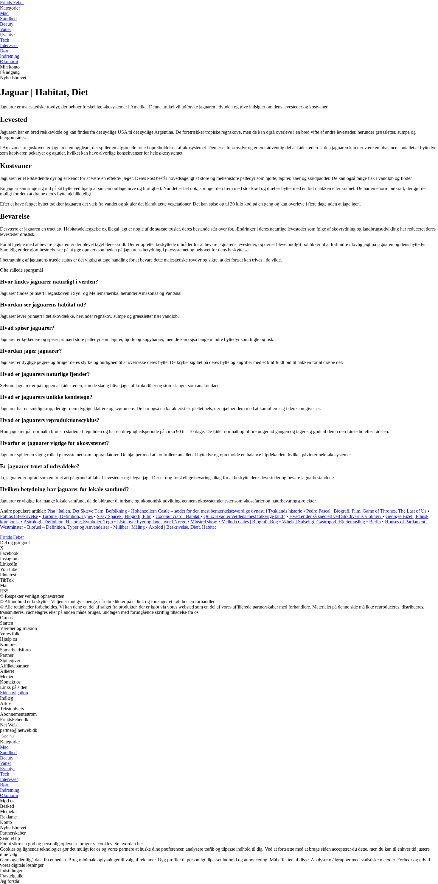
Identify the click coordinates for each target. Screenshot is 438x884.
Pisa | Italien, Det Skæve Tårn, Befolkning (87, 510)
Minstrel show (203, 521)
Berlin (375, 521)
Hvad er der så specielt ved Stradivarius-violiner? (336, 516)
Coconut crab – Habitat (178, 516)
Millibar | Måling (129, 527)
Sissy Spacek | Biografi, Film (124, 516)
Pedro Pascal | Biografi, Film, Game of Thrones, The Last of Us (366, 510)
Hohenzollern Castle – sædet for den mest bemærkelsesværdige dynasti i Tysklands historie (216, 510)
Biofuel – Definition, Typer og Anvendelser (68, 527)
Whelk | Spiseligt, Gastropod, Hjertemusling (323, 521)
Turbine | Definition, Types (67, 516)
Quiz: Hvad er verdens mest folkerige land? (244, 516)
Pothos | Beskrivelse (19, 516)
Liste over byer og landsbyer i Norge (151, 521)
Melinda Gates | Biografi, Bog (249, 521)
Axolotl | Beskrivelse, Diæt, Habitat (182, 527)
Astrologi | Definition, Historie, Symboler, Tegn (68, 521)
